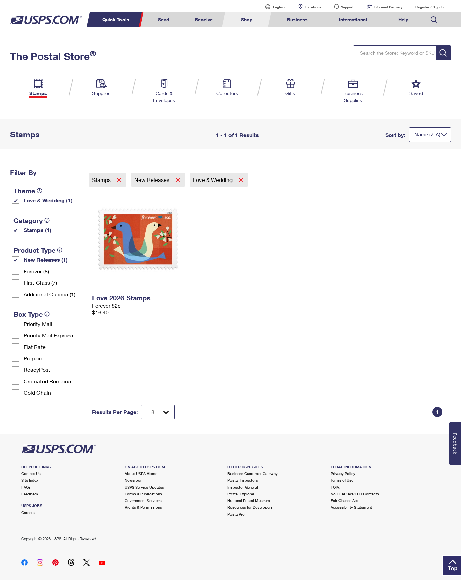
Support (347, 7)
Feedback (29, 494)
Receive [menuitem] (204, 19)
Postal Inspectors (242, 480)
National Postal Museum (248, 500)
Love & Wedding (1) (48, 200)
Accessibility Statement (351, 507)
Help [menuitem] (403, 19)
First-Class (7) (40, 282)
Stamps (102, 179)
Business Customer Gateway (252, 473)
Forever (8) (36, 271)
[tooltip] (39, 190)
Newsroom (134, 480)
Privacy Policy (343, 473)
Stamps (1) (37, 230)
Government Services (143, 500)
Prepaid (33, 358)
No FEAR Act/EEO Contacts (355, 494)
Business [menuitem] (297, 19)
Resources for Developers (250, 507)
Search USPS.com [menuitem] (434, 19)
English (272, 7)
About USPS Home (141, 473)
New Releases (152, 179)
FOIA (335, 487)
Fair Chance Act (344, 500)
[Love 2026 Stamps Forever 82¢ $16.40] (148, 238)
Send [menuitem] (163, 19)
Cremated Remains (47, 381)
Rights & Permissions (143, 507)
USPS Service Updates (144, 487)
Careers (28, 512)
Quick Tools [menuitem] (115, 19)
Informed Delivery (388, 7)
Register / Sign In (429, 7)
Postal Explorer (240, 494)
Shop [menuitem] (247, 19)
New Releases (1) (46, 259)
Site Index (29, 480)
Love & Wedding (213, 179)
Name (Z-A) (427, 134)
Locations (313, 7)
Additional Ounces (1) (49, 294)
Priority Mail (38, 324)
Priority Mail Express (48, 335)
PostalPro (236, 514)
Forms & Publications (143, 494)
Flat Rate (35, 346)
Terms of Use (342, 480)
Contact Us (31, 473)
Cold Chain (37, 392)
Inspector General (242, 487)
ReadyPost (37, 369)
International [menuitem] (353, 19)
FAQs (26, 487)
